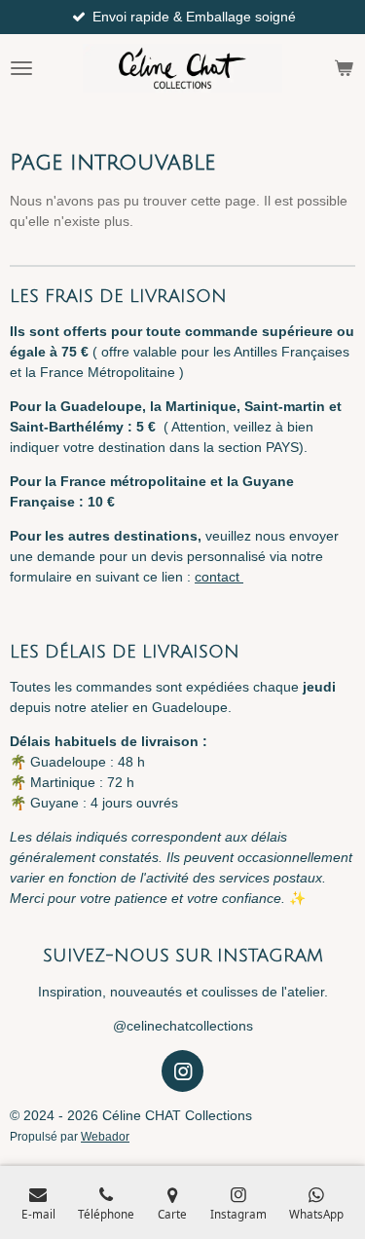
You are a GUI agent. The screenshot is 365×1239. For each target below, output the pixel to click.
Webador (105, 1136)
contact (219, 576)
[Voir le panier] (343, 68)
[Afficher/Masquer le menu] (21, 68)
